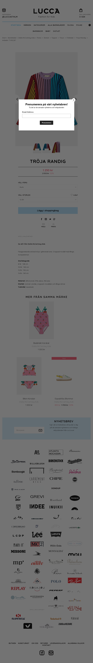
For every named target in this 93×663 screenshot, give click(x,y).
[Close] (73, 100)
